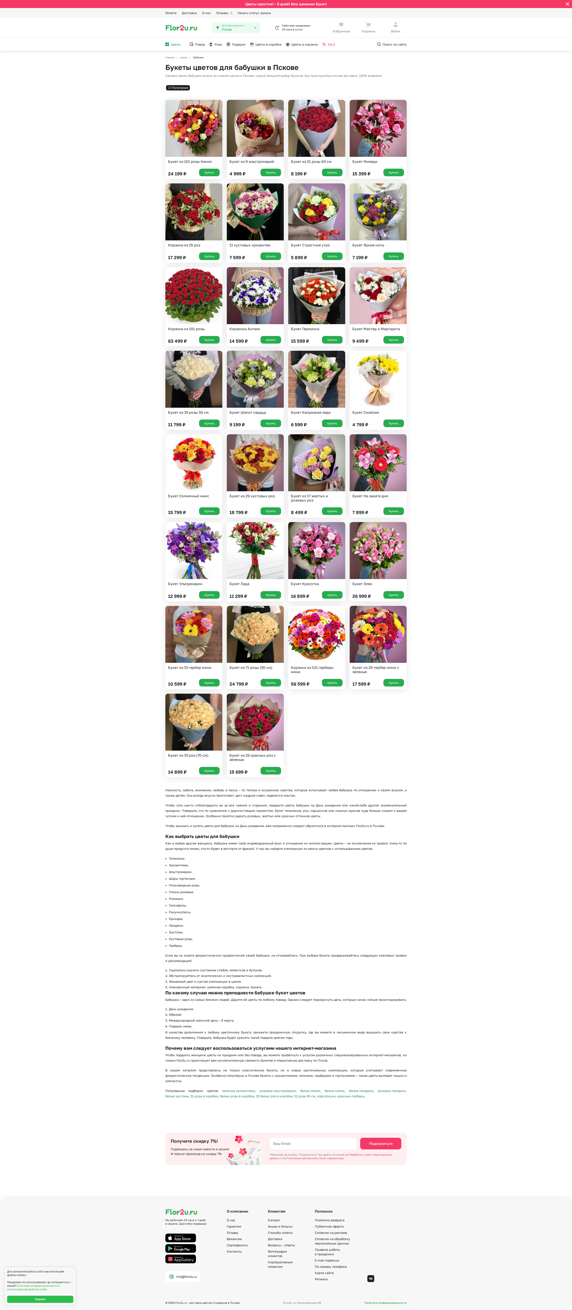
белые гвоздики (361, 1091)
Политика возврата (330, 1220)
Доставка (189, 13)
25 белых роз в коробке (274, 1096)
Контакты (234, 1251)
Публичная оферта (329, 1226)
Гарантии (234, 1226)
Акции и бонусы (280, 1226)
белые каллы (334, 1091)
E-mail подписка (327, 1260)
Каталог (274, 1220)
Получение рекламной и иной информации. (315, 1158)
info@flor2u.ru (186, 1277)
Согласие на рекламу (331, 1232)
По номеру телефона (331, 1266)
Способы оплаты (280, 1232)
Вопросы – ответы (281, 1245)
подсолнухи (326, 1096)
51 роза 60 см (304, 1096)
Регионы (321, 1279)
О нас (206, 13)
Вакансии (234, 1239)
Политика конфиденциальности (385, 1303)
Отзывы (224, 13)
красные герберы (350, 1096)
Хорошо (40, 1299)
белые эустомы (177, 1096)
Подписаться (381, 1143)
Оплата (171, 13)
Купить (209, 172)
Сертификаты (237, 1245)
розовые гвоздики (392, 1091)
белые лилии (310, 1091)
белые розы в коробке (237, 1096)
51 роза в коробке (204, 1096)
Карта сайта (324, 1273)
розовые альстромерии (278, 1091)
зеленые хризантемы (238, 1091)
